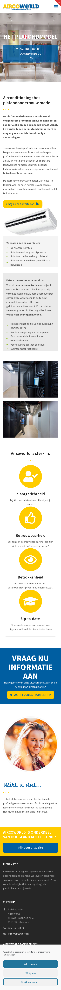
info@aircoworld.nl (18, 933)
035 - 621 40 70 (16, 927)
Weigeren (31, 973)
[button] (56, 6)
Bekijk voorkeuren (30, 982)
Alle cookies (30, 964)
